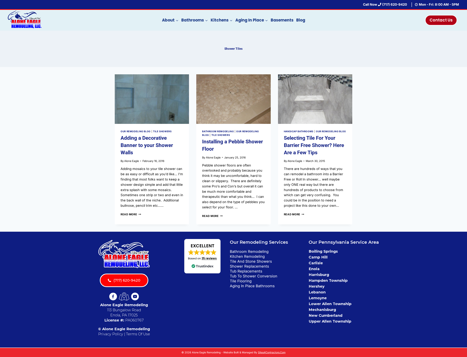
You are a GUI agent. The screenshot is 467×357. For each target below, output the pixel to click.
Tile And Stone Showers (251, 261)
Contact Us (441, 20)
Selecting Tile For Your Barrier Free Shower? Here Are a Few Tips (314, 145)
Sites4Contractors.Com (271, 352)
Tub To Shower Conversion (253, 276)
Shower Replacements (249, 266)
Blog (300, 20)
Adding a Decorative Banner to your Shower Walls (147, 145)
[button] (202, 256)
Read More (131, 214)
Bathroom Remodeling (218, 131)
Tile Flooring (241, 281)
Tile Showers (162, 131)
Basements (282, 20)
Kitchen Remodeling (247, 256)
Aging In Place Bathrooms (252, 286)
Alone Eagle (131, 160)
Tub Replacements (246, 271)
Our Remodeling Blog (135, 131)
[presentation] (152, 99)
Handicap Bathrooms (298, 131)
